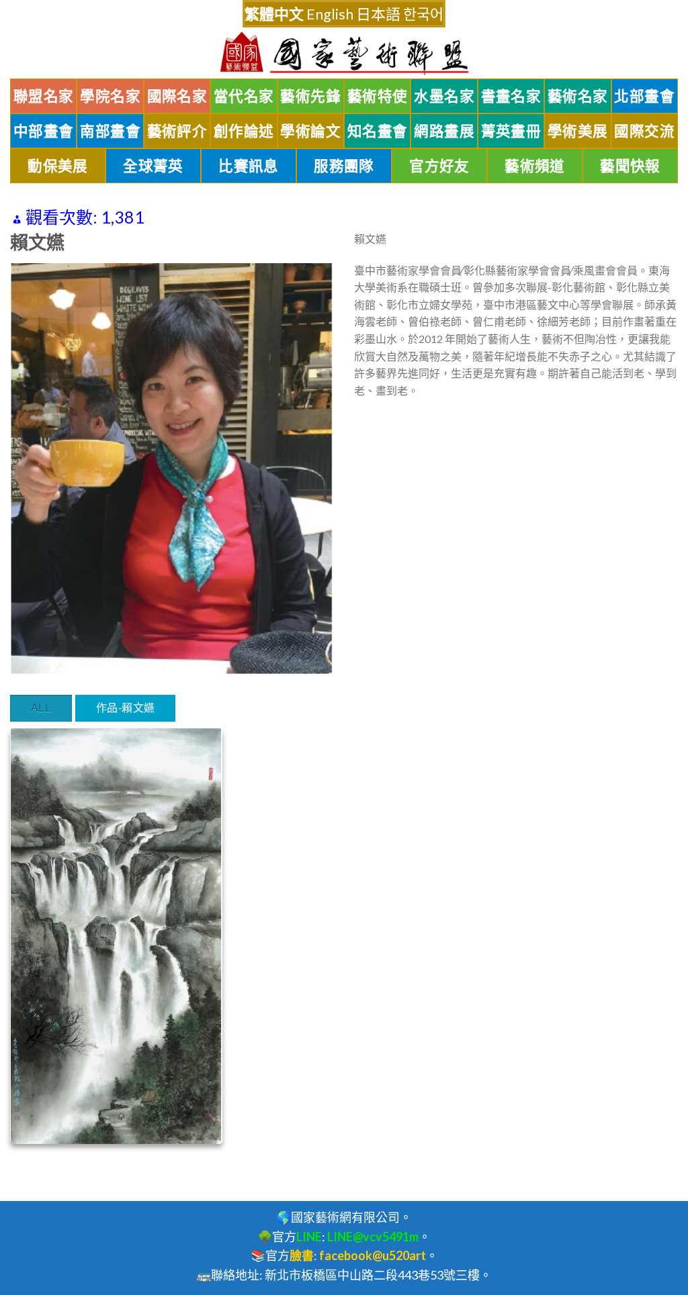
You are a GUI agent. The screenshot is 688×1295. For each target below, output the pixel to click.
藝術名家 (578, 96)
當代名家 (244, 96)
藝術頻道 (535, 166)
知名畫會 (377, 131)
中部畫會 (43, 131)
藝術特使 (377, 96)
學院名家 (110, 96)
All (41, 707)
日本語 (378, 14)
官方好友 (439, 166)
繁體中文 (274, 14)
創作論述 (244, 131)
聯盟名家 (43, 96)
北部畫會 (644, 96)
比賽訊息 (248, 166)
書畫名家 (511, 96)
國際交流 (644, 131)
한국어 (423, 14)
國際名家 (177, 96)
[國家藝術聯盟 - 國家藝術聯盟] (344, 53)
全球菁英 (153, 166)
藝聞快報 (630, 166)
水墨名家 (444, 96)
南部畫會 (110, 131)
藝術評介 (177, 131)
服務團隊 (344, 166)
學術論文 (310, 131)
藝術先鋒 (310, 96)
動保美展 (58, 166)
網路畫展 (444, 131)
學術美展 (578, 131)
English (329, 14)
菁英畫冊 (511, 131)
